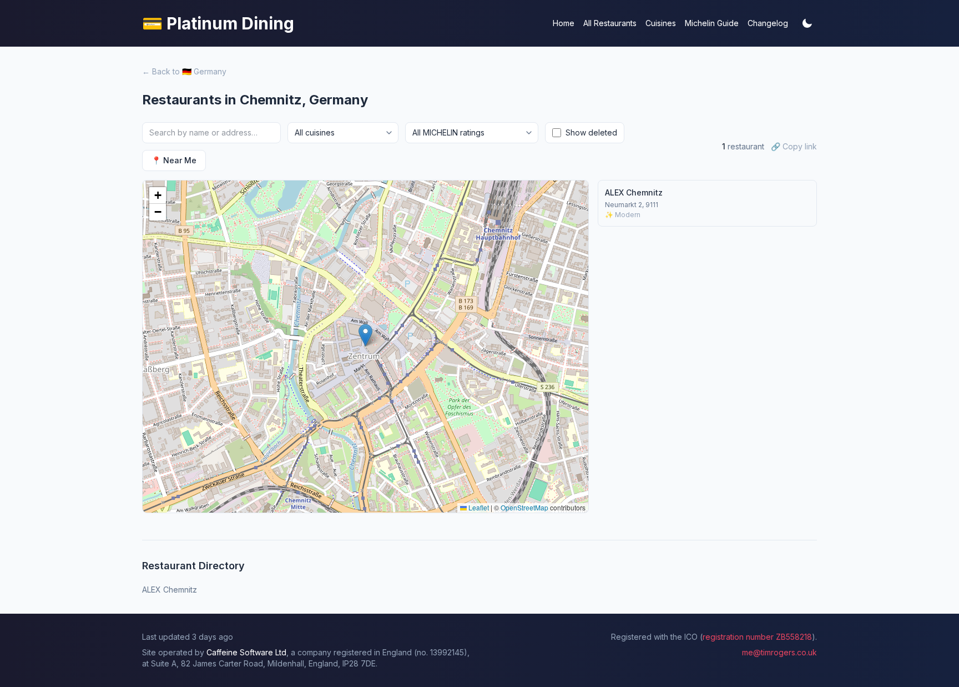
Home (563, 23)
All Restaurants (610, 23)
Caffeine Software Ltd (246, 652)
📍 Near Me (174, 160)
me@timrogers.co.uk (779, 652)
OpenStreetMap (524, 507)
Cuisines (660, 23)
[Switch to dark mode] (807, 23)
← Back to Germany (184, 71)
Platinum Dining (218, 23)
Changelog (768, 23)
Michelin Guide (712, 23)
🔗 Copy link (794, 146)
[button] (365, 335)
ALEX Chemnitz (169, 589)
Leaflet (478, 507)
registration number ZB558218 (757, 636)
